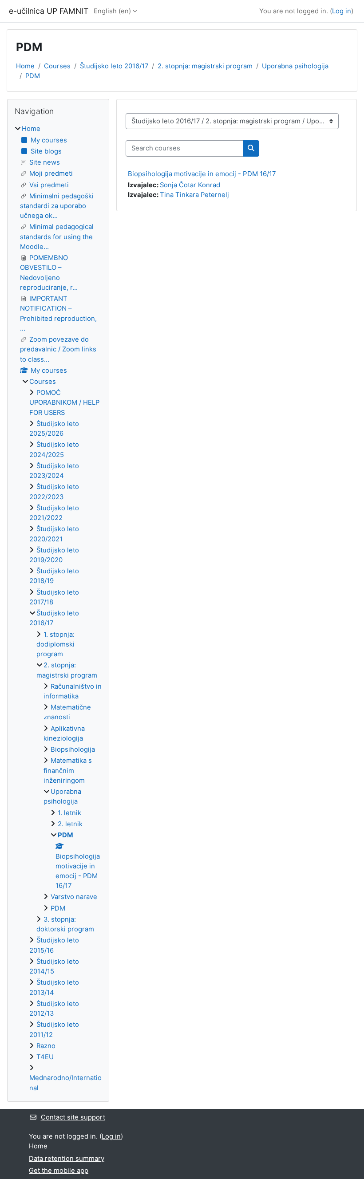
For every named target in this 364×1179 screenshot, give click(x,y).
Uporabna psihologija (295, 66)
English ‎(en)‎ (112, 11)
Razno (45, 1046)
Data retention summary (66, 1159)
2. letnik (70, 824)
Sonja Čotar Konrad (190, 185)
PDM (32, 76)
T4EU (45, 1057)
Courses (57, 66)
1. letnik (69, 813)
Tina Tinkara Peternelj (194, 195)
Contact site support (73, 1117)
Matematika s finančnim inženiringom (68, 770)
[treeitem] (58, 608)
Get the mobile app (58, 1171)
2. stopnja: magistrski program (205, 66)
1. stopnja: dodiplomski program (55, 644)
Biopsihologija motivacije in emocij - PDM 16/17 (202, 174)
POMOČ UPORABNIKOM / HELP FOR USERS (64, 402)
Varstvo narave (74, 897)
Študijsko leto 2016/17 (114, 66)
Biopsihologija (73, 749)
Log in (341, 11)
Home (25, 66)
